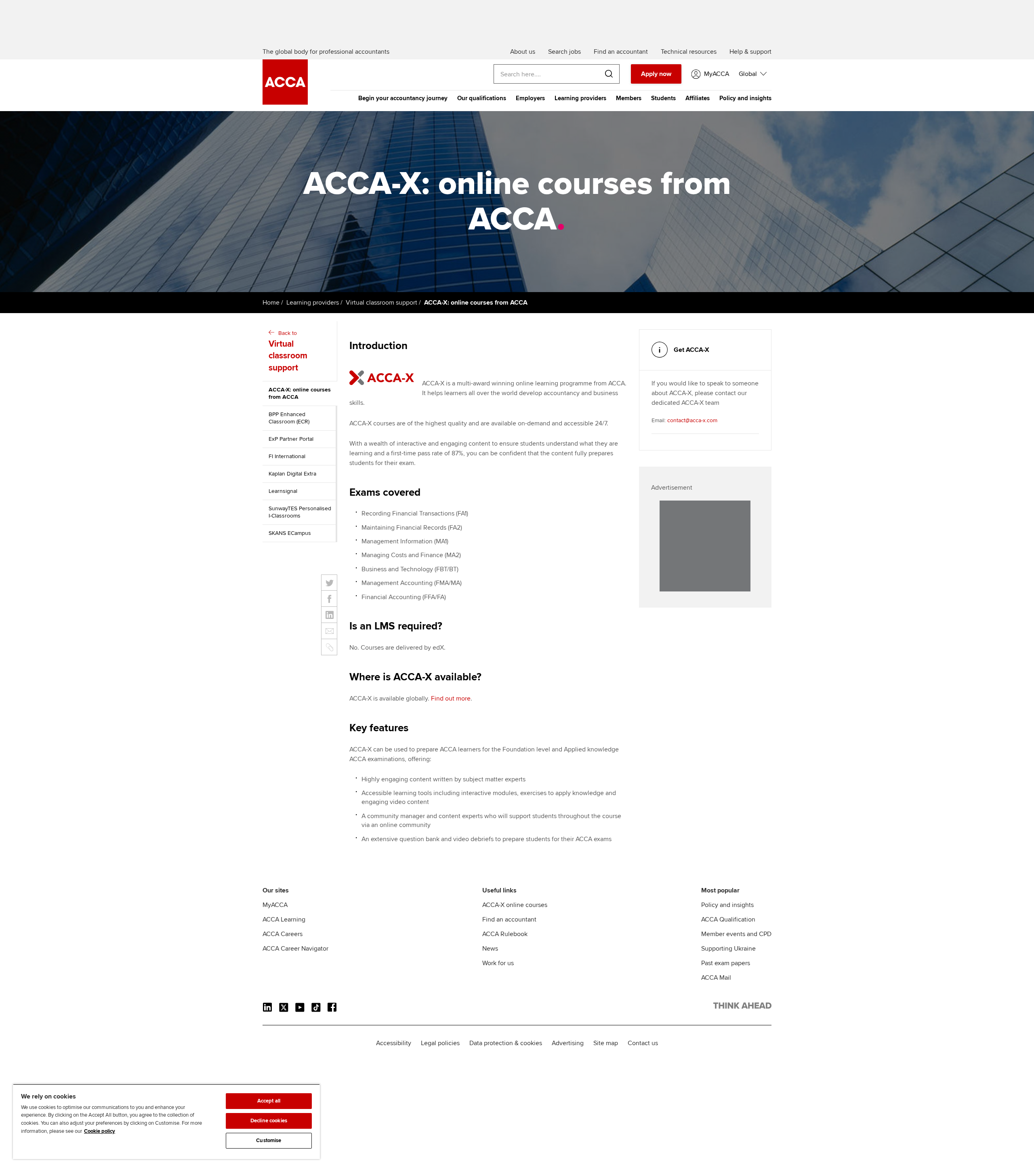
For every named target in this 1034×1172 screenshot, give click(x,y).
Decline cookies (268, 1120)
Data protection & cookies (505, 1043)
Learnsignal (283, 491)
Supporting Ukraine (728, 949)
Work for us (498, 963)
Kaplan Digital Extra (292, 473)
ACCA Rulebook (505, 934)
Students (663, 98)
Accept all (268, 1101)
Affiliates (697, 98)
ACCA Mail (716, 978)
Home (271, 303)
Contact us (643, 1043)
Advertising (568, 1043)
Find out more (451, 698)
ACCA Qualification (728, 919)
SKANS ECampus (290, 533)
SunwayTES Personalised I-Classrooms (300, 512)
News (490, 949)
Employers (530, 98)
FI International (287, 456)
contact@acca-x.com (692, 420)
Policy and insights (745, 98)
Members (628, 98)
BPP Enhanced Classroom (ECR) (289, 418)
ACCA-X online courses (514, 905)
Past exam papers (725, 963)
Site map (605, 1043)
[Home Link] (742, 1007)
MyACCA (275, 905)
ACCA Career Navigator (295, 949)
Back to (288, 351)
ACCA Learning (284, 919)
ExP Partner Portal (291, 439)
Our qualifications (481, 98)
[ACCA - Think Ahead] (285, 103)
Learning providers (580, 98)
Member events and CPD (736, 934)
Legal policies (440, 1043)
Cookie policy (99, 1131)
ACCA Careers (283, 934)
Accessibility (393, 1043)
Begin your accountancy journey (403, 98)
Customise (268, 1140)
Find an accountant (509, 919)
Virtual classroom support (381, 303)
